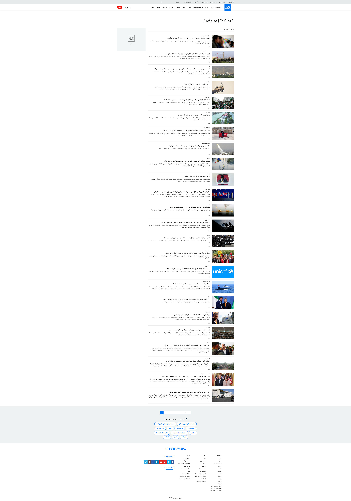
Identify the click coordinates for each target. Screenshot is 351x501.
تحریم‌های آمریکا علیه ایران (179, 433)
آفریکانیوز (203, 479)
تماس (188, 471)
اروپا (212, 7)
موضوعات (218, 456)
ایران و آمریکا (160, 428)
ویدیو (158, 7)
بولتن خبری (203, 461)
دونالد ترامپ (180, 428)
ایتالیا (175, 437)
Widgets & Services (200, 476)
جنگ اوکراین (191, 428)
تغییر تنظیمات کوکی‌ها (185, 479)
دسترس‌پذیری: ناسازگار (184, 476)
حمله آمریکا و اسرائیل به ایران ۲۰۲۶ (165, 424)
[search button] (162, 2)
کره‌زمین (171, 7)
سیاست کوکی (187, 466)
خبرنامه (170, 468)
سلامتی (164, 7)
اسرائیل (184, 437)
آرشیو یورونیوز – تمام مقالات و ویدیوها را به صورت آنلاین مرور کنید (216, 488)
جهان (206, 7)
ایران (170, 428)
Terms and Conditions (184, 464)
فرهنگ (179, 7)
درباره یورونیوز (186, 459)
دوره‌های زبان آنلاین (201, 481)
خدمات (204, 456)
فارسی (230, 2)
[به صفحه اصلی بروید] (227, 7)
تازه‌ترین (218, 7)
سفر (189, 7)
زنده (119, 7)
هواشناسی (203, 464)
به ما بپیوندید (202, 469)
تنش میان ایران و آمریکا (162, 433)
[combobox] (171, 2)
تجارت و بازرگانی (198, 7)
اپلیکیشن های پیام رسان (200, 474)
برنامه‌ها (219, 481)
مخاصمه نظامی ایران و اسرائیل (186, 424)
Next (184, 7)
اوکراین (167, 437)
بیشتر (188, 456)
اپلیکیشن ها (203, 471)
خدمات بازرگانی (186, 461)
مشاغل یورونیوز (186, 474)
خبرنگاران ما (218, 484)
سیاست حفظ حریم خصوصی (183, 469)
